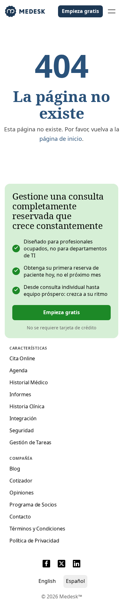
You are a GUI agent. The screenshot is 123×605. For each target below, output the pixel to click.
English (47, 581)
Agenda (18, 370)
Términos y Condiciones (37, 528)
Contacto (20, 516)
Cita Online (22, 358)
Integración (23, 418)
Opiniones (21, 492)
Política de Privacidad (34, 540)
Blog (14, 468)
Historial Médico (28, 382)
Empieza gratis (80, 11)
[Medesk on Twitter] (61, 564)
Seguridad (21, 430)
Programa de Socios (33, 504)
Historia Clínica (26, 406)
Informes (20, 394)
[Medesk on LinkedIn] (76, 564)
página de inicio (60, 138)
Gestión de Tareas (30, 442)
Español (75, 581)
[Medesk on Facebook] (46, 564)
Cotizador (20, 480)
